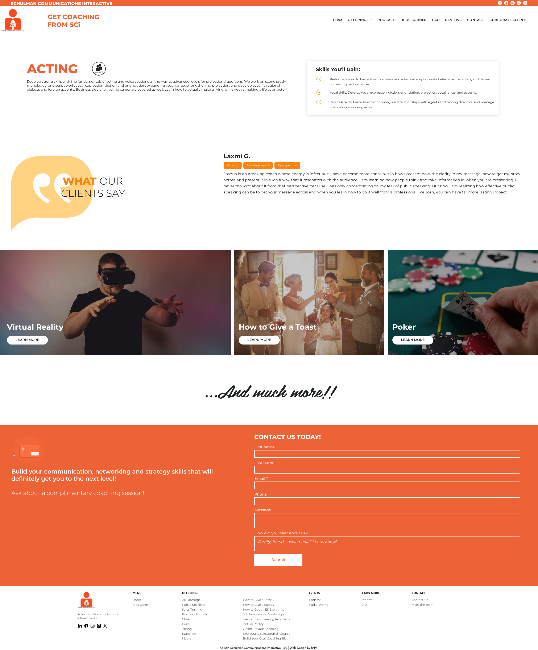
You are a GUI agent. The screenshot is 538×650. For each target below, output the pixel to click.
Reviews (366, 600)
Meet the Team (423, 605)
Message (262, 510)
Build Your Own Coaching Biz (264, 638)
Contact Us (420, 600)
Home (137, 600)
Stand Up (189, 634)
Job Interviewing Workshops (264, 614)
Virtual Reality (253, 624)
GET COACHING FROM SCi (73, 21)
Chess (186, 619)
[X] (525, 3)
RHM (314, 648)
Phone (260, 494)
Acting (187, 629)
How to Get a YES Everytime (263, 609)
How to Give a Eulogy (258, 605)
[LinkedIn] (500, 3)
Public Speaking (194, 605)
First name (264, 447)
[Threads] (519, 3)
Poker (186, 624)
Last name (264, 463)
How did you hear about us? (281, 533)
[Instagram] (512, 3)
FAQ (363, 605)
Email (259, 478)
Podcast (315, 600)
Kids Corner (141, 605)
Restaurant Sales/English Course (266, 634)
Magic (186, 638)
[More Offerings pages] (371, 20)
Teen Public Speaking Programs (266, 619)
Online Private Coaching (261, 629)
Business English (194, 614)
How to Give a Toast (257, 600)
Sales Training (192, 609)
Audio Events (318, 605)
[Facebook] (506, 3)
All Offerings (191, 600)
